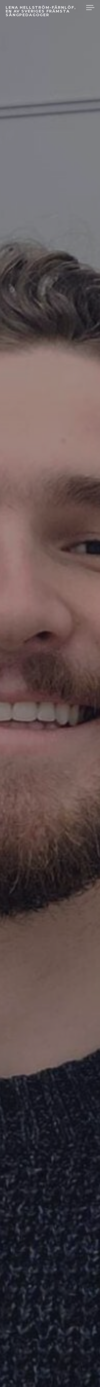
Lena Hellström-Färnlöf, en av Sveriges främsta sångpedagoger (41, 11)
